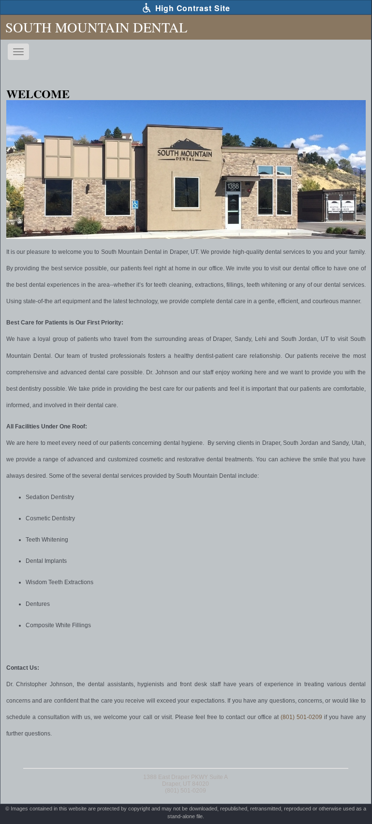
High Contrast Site (191, 8)
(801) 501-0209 (301, 717)
